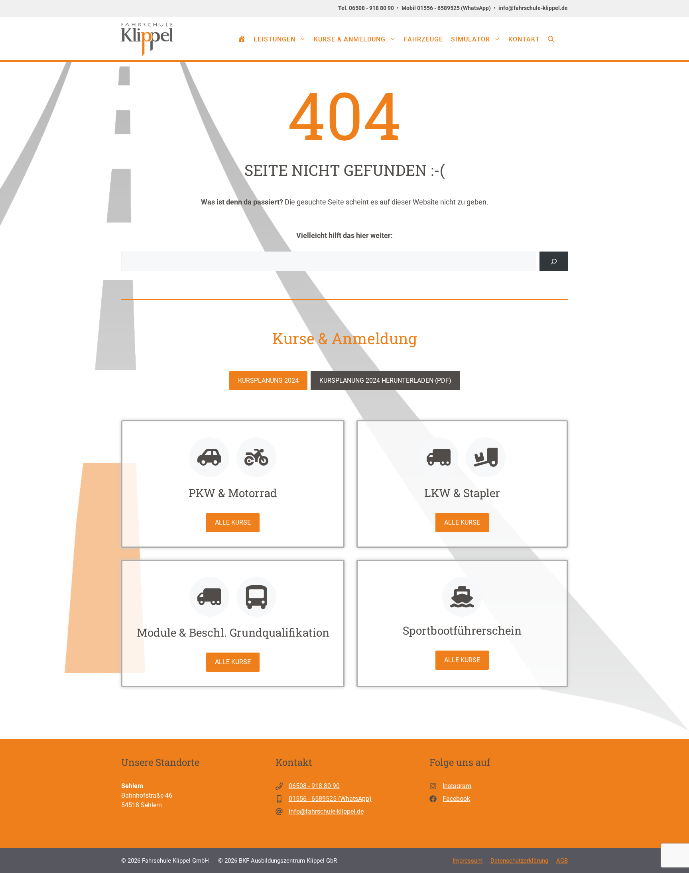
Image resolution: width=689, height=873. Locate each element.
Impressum (467, 860)
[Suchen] (553, 261)
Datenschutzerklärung (519, 860)
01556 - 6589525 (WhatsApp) (330, 798)
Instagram (457, 786)
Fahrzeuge (423, 39)
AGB (562, 860)
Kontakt (524, 39)
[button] (551, 39)
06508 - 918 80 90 (314, 786)
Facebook (456, 798)
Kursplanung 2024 (268, 380)
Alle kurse (233, 522)
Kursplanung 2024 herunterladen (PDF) (385, 380)
